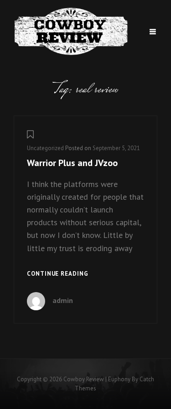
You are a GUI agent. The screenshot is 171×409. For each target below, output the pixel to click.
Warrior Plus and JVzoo (72, 163)
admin (62, 300)
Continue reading (57, 274)
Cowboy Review (83, 379)
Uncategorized (45, 148)
